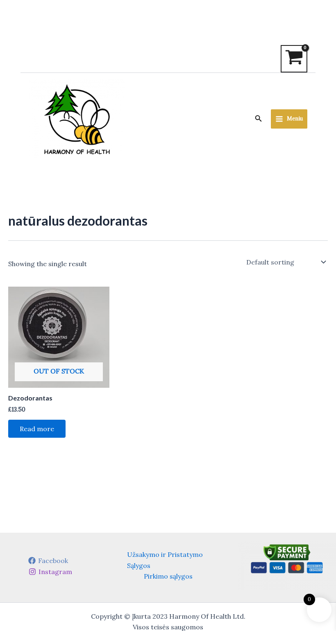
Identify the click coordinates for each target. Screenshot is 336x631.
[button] (258, 118)
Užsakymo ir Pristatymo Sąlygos (165, 559)
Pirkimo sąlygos (168, 576)
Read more (37, 429)
